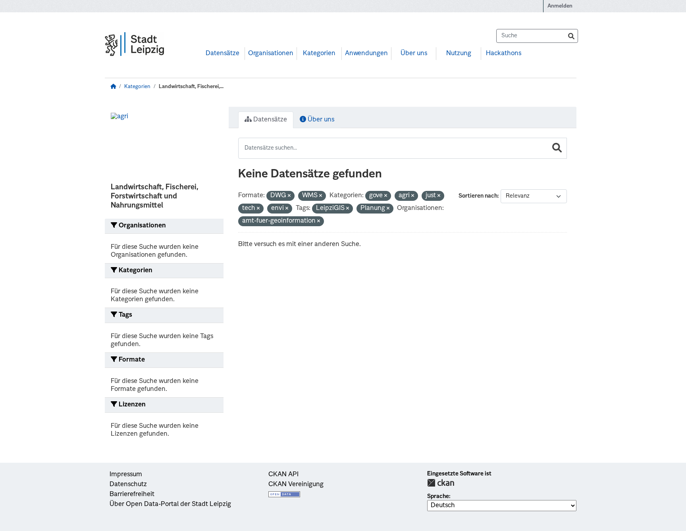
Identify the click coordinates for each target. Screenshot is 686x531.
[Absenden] (571, 36)
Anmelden (559, 6)
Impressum (126, 474)
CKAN (440, 483)
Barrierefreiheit (132, 494)
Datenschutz (128, 484)
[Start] (113, 86)
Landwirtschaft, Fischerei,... (191, 86)
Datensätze (222, 53)
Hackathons (503, 53)
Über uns (414, 53)
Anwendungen (366, 53)
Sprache (438, 496)
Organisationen (270, 53)
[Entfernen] (289, 196)
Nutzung (458, 53)
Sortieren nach (478, 196)
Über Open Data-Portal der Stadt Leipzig (170, 504)
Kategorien (319, 53)
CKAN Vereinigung (296, 484)
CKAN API (283, 474)
